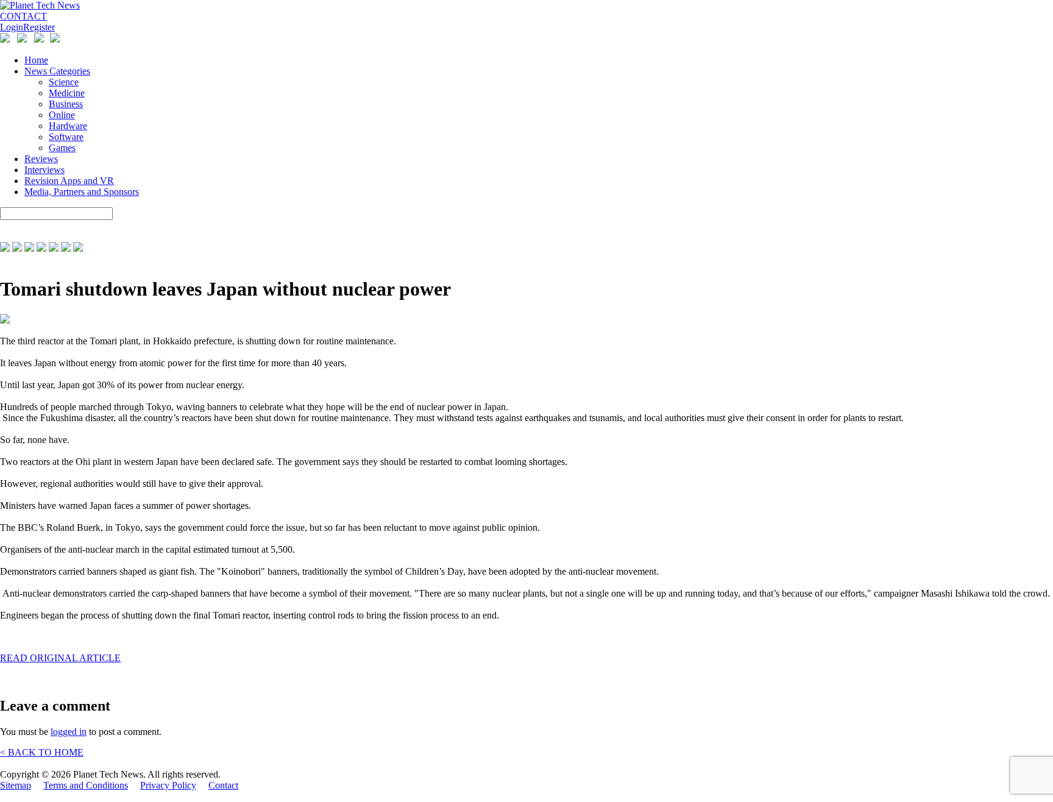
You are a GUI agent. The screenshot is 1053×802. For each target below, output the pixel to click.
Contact (223, 785)
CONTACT (23, 16)
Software (66, 137)
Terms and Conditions (85, 785)
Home (36, 60)
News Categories (57, 71)
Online (62, 115)
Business (66, 104)
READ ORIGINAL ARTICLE (60, 658)
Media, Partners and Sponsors (81, 191)
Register (39, 27)
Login (11, 27)
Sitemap (15, 785)
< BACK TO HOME (41, 752)
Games (62, 148)
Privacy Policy (168, 785)
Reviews (41, 159)
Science (64, 82)
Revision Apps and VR (69, 181)
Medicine (67, 93)
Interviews (44, 170)
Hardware (68, 126)
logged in (69, 731)
